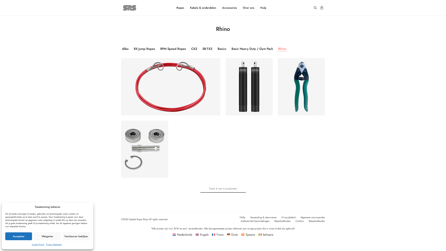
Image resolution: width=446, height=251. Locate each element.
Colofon (299, 221)
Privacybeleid (288, 217)
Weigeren (47, 236)
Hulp (263, 8)
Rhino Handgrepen (249, 82)
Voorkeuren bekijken (76, 236)
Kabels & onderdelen (203, 8)
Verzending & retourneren (263, 217)
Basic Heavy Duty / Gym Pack (252, 49)
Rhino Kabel (170, 82)
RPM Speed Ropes (173, 49)
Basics (222, 49)
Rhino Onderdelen (144, 144)
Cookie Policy (38, 244)
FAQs (242, 217)
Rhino (282, 49)
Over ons (248, 8)
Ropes (180, 8)
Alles (125, 49)
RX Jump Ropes (144, 49)
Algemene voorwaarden (312, 217)
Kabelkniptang (301, 82)
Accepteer (19, 236)
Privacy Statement (53, 244)
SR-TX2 (207, 49)
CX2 (194, 49)
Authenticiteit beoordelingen (255, 221)
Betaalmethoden (282, 221)
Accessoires (229, 8)
